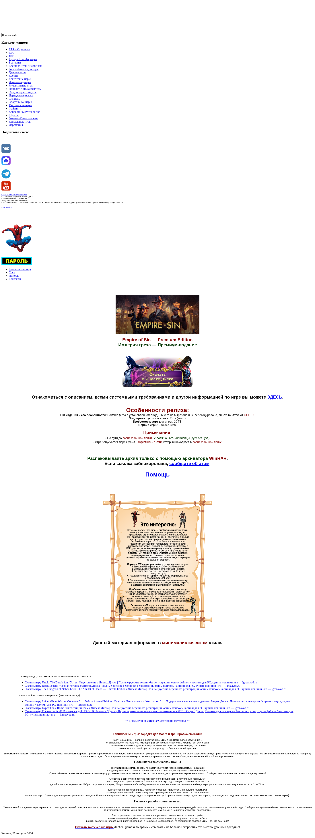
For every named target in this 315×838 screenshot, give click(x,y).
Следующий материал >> (174, 720)
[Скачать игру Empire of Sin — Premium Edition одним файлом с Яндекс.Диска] (157, 386)
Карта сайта (6, 207)
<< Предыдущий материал (141, 720)
